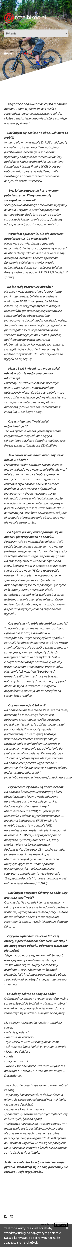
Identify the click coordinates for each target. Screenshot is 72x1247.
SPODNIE (24, 1070)
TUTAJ (42, 883)
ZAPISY (45, 142)
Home (8, 53)
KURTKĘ (38, 1070)
